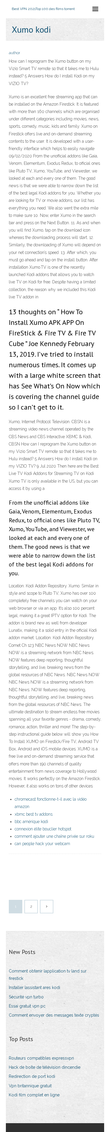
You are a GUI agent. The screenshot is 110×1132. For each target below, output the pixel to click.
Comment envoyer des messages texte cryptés (54, 1015)
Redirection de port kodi (32, 1076)
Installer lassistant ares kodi (34, 987)
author (14, 53)
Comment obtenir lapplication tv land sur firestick (48, 975)
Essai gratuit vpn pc (27, 1006)
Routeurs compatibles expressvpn (41, 1058)
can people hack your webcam (42, 843)
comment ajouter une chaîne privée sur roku (54, 836)
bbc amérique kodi (31, 821)
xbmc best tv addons (34, 814)
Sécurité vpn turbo (26, 997)
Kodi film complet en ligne (34, 1095)
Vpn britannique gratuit (30, 1085)
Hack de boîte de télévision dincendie (44, 1067)
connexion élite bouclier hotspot (43, 829)
